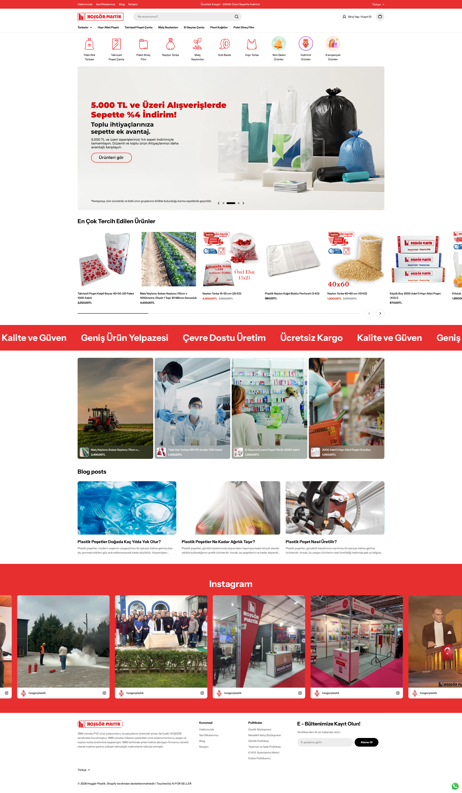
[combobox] (187, 16)
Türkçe (376, 4)
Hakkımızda (85, 4)
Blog (122, 4)
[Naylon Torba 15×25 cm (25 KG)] (231, 259)
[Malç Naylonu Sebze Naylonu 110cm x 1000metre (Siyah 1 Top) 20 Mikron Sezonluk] (168, 259)
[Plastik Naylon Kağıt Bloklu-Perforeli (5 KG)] (293, 259)
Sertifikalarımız (105, 4)
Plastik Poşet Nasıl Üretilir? (311, 541)
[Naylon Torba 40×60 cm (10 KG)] (355, 259)
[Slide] (231, 138)
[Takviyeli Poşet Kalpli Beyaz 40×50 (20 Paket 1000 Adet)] (106, 259)
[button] (223, 203)
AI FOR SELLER (181, 783)
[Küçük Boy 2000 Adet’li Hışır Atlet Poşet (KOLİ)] (418, 259)
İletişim (133, 4)
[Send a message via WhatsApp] (455, 786)
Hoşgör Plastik (96, 783)
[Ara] (236, 16)
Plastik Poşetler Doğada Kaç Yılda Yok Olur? (119, 541)
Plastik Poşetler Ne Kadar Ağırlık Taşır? (218, 541)
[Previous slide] (219, 203)
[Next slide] (243, 203)
